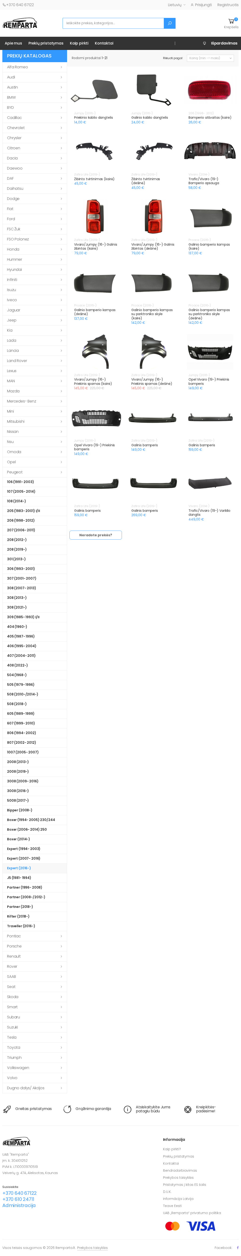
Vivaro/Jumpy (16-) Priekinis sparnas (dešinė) (151, 381)
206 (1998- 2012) (21, 520)
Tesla (11, 1037)
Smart (12, 1007)
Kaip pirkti (79, 43)
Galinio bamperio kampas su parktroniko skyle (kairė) (152, 314)
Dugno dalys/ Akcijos (25, 1088)
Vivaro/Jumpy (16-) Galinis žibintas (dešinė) (152, 246)
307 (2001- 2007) (21, 578)
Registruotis (228, 5)
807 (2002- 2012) (21, 742)
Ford (11, 219)
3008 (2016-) (18, 791)
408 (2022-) (17, 665)
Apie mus (13, 43)
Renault (14, 956)
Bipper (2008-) (19, 810)
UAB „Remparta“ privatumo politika (192, 1213)
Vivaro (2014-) (199, 174)
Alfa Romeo (17, 67)
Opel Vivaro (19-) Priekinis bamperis (209, 381)
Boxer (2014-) (18, 839)
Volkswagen (18, 1067)
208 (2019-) (17, 549)
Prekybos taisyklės (178, 1177)
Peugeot (15, 472)
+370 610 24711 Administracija (19, 1202)
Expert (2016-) (19, 868)
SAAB (11, 976)
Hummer (14, 259)
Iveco (12, 300)
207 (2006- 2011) (21, 530)
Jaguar (13, 310)
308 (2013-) (17, 597)
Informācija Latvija (178, 1198)
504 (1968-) (17, 675)
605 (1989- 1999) (21, 713)
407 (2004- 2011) (21, 655)
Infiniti (12, 279)
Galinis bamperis (144, 445)
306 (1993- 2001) (21, 568)
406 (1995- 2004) (21, 646)
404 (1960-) (17, 626)
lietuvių (174, 5)
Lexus (11, 371)
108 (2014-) (16, 501)
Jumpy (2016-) (85, 113)
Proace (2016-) (200, 240)
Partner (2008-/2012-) (26, 897)
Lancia (13, 350)
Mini (10, 411)
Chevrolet (16, 127)
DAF (10, 178)
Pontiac (14, 936)
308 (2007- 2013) (21, 588)
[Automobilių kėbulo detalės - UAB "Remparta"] (20, 23)
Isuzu (11, 290)
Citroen (13, 148)
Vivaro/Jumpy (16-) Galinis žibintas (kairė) (95, 246)
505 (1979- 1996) (21, 684)
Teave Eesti (172, 1205)
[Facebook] (238, 1247)
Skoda (12, 997)
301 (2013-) (16, 559)
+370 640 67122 (20, 5)
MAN (11, 381)
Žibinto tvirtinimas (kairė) (94, 179)
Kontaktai (104, 43)
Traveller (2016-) (21, 926)
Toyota (13, 1047)
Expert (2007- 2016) (23, 858)
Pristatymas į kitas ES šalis (184, 1184)
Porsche (14, 946)
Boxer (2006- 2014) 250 (27, 829)
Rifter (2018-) (18, 916)
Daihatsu (15, 188)
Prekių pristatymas (46, 43)
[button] (231, 23)
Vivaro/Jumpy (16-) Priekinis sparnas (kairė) (93, 381)
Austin (12, 87)
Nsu (10, 441)
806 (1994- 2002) (21, 733)
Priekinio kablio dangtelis (93, 117)
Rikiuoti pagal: (173, 58)
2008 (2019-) (18, 771)
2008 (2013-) (18, 762)
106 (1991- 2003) (20, 482)
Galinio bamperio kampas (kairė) (209, 246)
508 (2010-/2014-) (22, 694)
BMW (11, 97)
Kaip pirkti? (172, 1149)
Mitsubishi (15, 421)
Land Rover (17, 360)
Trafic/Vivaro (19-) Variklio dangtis (209, 512)
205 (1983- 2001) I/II (23, 510)
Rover (12, 966)
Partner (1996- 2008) (24, 887)
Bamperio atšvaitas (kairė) (210, 117)
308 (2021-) (17, 607)
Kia (9, 330)
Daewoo (15, 168)
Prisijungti (203, 5)
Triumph (14, 1057)
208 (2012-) (17, 539)
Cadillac (14, 117)
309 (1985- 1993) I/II (23, 617)
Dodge (13, 198)
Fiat (10, 208)
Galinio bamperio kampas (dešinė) (95, 312)
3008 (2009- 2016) (23, 781)
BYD (10, 107)
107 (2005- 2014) (21, 491)
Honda (13, 249)
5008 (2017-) (18, 800)
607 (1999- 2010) (21, 723)
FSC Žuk (13, 229)
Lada (11, 340)
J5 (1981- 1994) (19, 877)
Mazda (13, 391)
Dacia (12, 158)
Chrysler (14, 138)
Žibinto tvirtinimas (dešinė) (145, 181)
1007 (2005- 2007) (23, 752)
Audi (11, 77)
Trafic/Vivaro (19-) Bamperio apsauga (204, 181)
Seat (11, 986)
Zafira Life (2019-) (87, 174)
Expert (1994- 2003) (23, 848)
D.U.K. (167, 1191)
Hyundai (14, 269)
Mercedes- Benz (21, 401)
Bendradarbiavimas (180, 1170)
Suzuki (12, 1027)
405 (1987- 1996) (21, 636)
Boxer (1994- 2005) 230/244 (31, 819)
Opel (11, 462)
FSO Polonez (18, 239)
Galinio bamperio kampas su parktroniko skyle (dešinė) (209, 314)
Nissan (13, 431)
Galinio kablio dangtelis (149, 117)
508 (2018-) (17, 704)
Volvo (12, 1078)
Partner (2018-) (20, 906)
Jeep (11, 320)
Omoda (14, 452)
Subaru (13, 1017)
